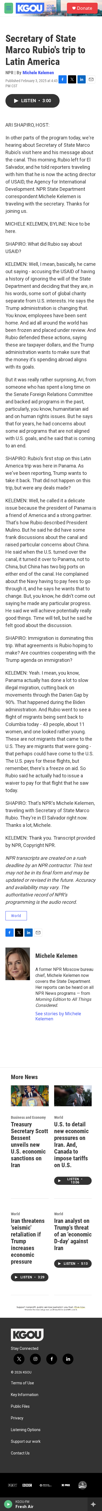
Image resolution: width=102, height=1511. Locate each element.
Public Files (20, 1406)
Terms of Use (22, 1383)
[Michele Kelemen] (17, 964)
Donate (84, 8)
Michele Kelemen (38, 72)
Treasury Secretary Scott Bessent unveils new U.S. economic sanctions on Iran (29, 1145)
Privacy (17, 1418)
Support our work (26, 1442)
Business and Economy (28, 1117)
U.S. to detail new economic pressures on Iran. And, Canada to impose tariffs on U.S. (71, 1145)
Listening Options (26, 1430)
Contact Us (20, 1453)
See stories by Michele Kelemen (58, 1016)
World (16, 916)
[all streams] (95, 1504)
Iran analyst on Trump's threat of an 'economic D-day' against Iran (73, 1234)
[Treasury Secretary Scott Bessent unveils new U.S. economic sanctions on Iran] (30, 1095)
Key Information (24, 1395)
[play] (8, 1504)
